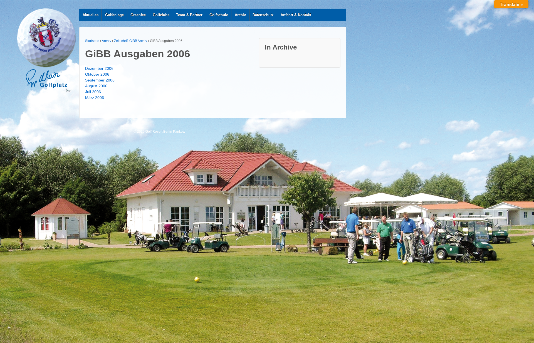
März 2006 (94, 97)
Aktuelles (90, 15)
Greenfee (138, 15)
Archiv (240, 15)
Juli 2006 (93, 92)
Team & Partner (189, 15)
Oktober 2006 (97, 74)
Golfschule (218, 15)
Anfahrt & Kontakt (296, 15)
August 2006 (96, 86)
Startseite (92, 41)
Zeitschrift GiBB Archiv (130, 41)
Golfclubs (161, 15)
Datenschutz (263, 15)
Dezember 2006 (99, 68)
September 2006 (100, 80)
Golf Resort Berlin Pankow (165, 132)
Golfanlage (114, 15)
